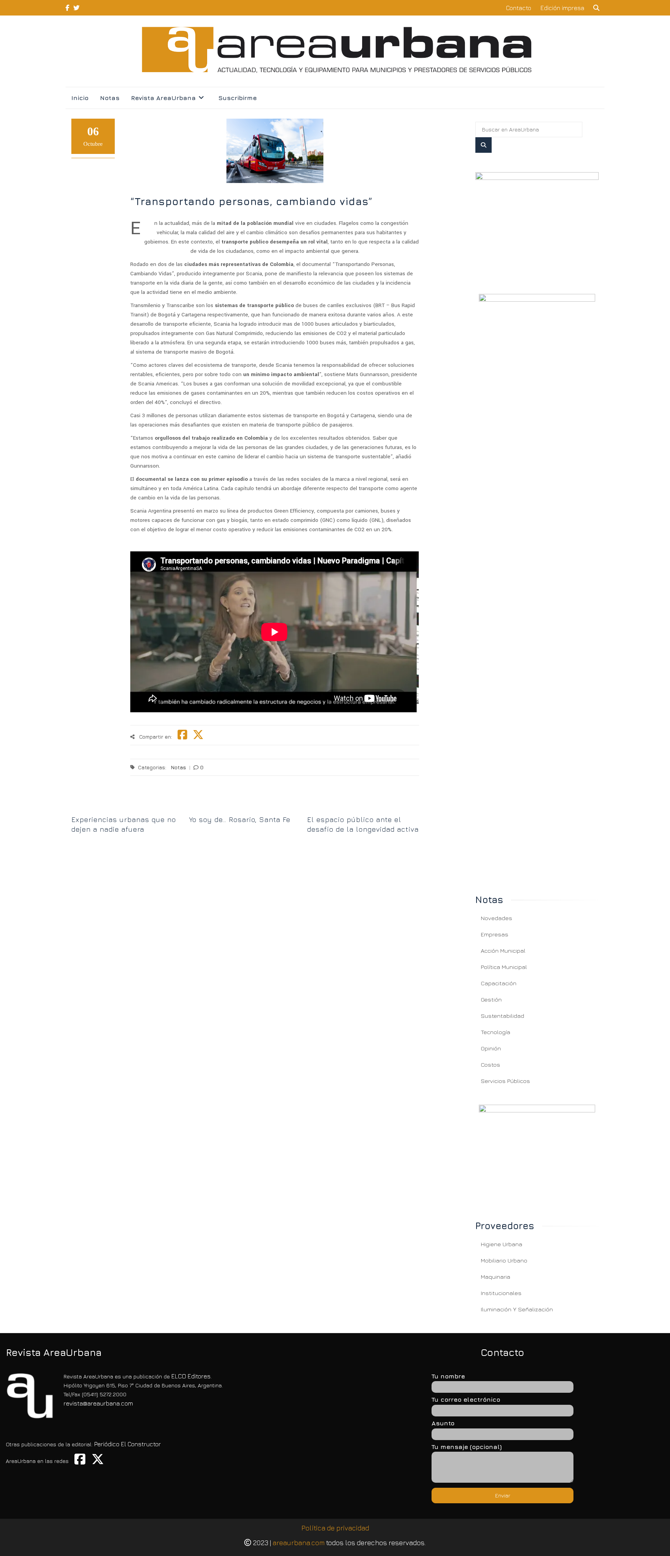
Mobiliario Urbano (504, 1260)
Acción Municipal (503, 950)
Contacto (518, 7)
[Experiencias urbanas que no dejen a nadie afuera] (127, 806)
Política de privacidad (335, 1528)
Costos (490, 1064)
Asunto (443, 1423)
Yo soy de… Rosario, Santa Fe (239, 819)
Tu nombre (448, 1376)
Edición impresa (562, 7)
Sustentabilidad (502, 1015)
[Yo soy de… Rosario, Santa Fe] (245, 806)
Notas (109, 97)
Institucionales (501, 1293)
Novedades (496, 918)
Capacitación (498, 983)
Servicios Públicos (505, 1081)
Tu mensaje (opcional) (467, 1446)
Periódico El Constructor (127, 1443)
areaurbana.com (299, 1543)
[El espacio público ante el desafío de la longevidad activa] (363, 806)
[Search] (483, 145)
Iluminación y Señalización (517, 1309)
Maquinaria (495, 1276)
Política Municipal (504, 967)
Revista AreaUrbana (163, 97)
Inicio (79, 97)
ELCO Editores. (191, 1376)
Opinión (491, 1048)
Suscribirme (237, 97)
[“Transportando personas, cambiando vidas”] (537, 223)
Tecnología (495, 1032)
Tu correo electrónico (466, 1399)
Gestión (491, 999)
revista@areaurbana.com (98, 1403)
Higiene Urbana (501, 1244)
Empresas (494, 934)
